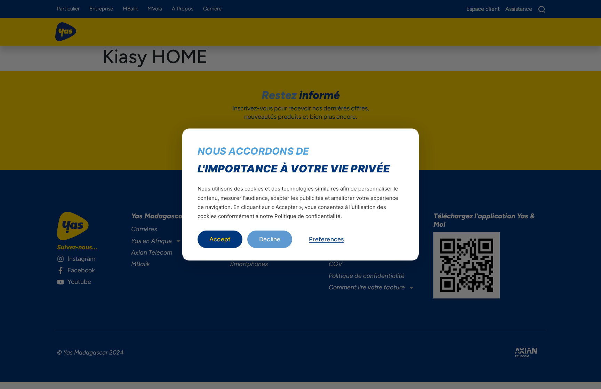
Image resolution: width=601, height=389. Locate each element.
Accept (220, 239)
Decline (269, 239)
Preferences (326, 239)
